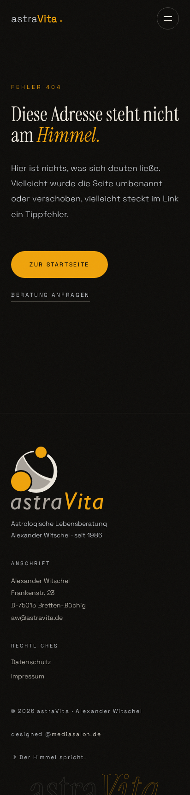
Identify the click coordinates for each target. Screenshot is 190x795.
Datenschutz (31, 662)
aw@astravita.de (37, 617)
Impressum (27, 676)
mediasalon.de (76, 734)
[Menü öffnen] (168, 18)
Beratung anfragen (50, 295)
